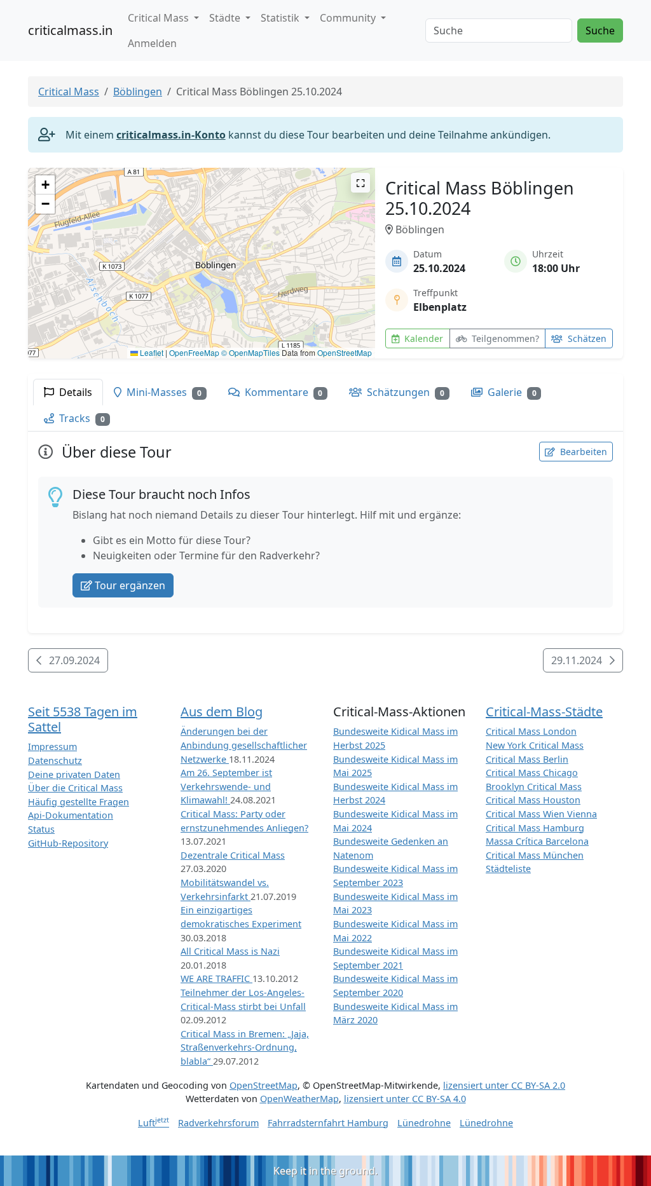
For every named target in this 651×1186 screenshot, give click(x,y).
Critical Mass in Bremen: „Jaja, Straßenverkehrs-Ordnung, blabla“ (245, 1047)
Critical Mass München (535, 855)
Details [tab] (74, 392)
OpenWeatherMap (299, 1099)
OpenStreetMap (344, 352)
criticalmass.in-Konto (171, 135)
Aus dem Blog (222, 711)
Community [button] (349, 18)
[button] (202, 250)
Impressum (52, 746)
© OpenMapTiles (250, 352)
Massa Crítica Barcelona (537, 841)
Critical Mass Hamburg (535, 828)
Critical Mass (68, 92)
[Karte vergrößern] (360, 183)
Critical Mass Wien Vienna (541, 814)
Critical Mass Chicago (532, 773)
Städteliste (508, 868)
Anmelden (152, 43)
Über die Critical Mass (75, 788)
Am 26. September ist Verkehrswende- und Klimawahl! (226, 786)
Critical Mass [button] (159, 18)
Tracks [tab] (81, 418)
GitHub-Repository (68, 843)
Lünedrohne (424, 1123)
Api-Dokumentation (70, 815)
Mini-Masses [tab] (163, 392)
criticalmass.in (70, 30)
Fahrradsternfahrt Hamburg (328, 1123)
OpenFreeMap (194, 352)
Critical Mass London (531, 731)
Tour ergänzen (130, 585)
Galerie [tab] (511, 392)
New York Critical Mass (535, 745)
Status (41, 829)
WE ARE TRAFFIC (216, 978)
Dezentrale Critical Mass (233, 855)
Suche (600, 30)
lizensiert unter (504, 1085)
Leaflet (150, 352)
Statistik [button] (281, 18)
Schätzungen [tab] (404, 392)
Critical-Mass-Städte (544, 711)
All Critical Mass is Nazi (230, 951)
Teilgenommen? (504, 338)
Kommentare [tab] (282, 392)
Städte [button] (226, 18)
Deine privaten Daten (74, 774)
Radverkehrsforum (218, 1123)
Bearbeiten (582, 452)
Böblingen (137, 92)
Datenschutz (55, 760)
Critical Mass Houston (533, 800)
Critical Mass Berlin (527, 759)
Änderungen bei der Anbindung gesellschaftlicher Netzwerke (244, 745)
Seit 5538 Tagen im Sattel (82, 719)
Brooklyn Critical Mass (534, 786)
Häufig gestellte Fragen (78, 802)
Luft (153, 1123)
